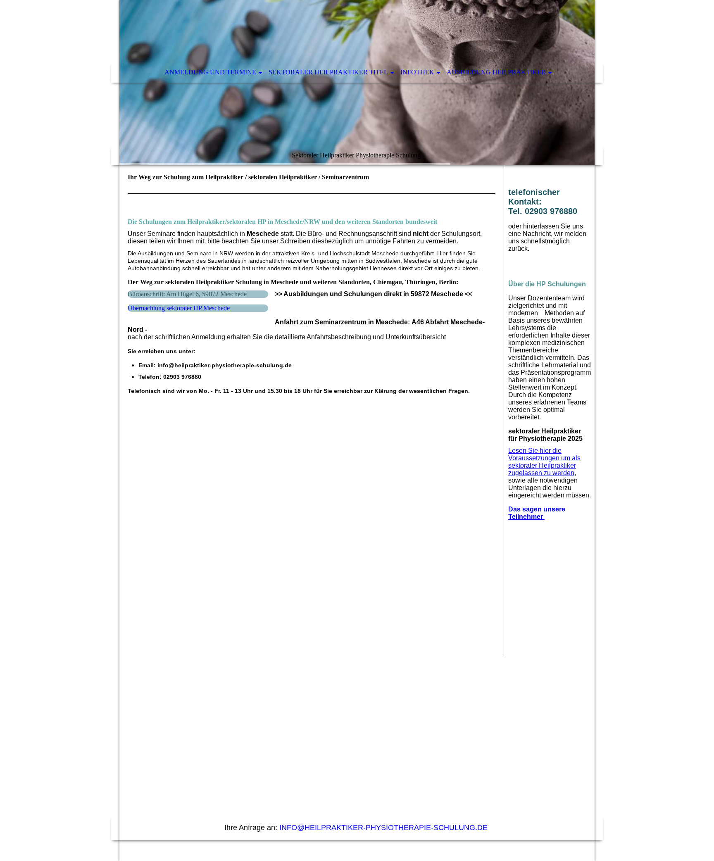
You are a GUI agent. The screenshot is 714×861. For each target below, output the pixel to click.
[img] (357, 82)
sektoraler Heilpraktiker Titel (328, 72)
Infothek (417, 72)
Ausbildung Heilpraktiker (496, 72)
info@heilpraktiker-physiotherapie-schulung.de (384, 827)
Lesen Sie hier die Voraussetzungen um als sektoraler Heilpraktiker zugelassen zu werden (544, 461)
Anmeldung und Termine (210, 72)
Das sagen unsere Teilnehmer (536, 513)
